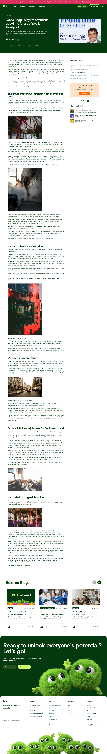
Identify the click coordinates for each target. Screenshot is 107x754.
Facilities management (55, 705)
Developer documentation (94, 722)
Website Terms (15, 720)
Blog (69, 705)
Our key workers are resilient (78, 72)
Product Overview (35, 705)
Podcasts (70, 713)
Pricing (50, 6)
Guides (70, 710)
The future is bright (24, 565)
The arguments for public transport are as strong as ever (84, 65)
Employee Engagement (36, 713)
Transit (51, 708)
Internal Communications (37, 708)
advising (25, 60)
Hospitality (52, 710)
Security (5, 723)
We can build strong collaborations (79, 78)
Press (88, 716)
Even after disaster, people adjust (79, 69)
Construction (52, 722)
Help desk (89, 719)
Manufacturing (53, 719)
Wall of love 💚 (91, 708)
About (88, 705)
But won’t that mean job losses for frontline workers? (84, 75)
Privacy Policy (6, 720)
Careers (89, 710)
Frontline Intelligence (36, 716)
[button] (15, 6)
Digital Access (34, 710)
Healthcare (52, 713)
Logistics (51, 716)
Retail (50, 725)
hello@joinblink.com (92, 725)
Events (70, 708)
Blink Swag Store (91, 713)
